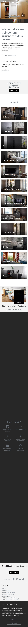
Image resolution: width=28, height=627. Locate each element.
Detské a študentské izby (11, 261)
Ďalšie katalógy (17, 309)
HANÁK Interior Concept (7, 430)
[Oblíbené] (27, 2)
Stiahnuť (9, 309)
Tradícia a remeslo (21, 429)
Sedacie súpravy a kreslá (11, 218)
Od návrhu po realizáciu (7, 439)
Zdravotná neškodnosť (20, 449)
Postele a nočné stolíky (11, 160)
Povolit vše (14, 619)
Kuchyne (6, 117)
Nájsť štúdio (14, 572)
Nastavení (14, 623)
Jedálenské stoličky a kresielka (14, 204)
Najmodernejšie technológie (20, 439)
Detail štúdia (5, 70)
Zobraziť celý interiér (14, 15)
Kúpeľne (5, 247)
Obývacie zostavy (9, 175)
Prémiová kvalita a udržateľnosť (7, 449)
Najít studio (14, 90)
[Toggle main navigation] (2, 2)
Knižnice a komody (9, 233)
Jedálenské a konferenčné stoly (14, 189)
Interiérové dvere (9, 131)
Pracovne (6, 276)
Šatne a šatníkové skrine (11, 146)
